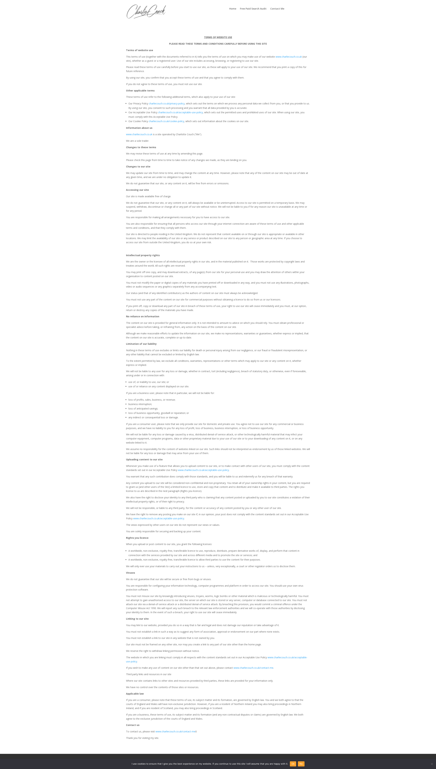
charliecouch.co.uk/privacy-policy (167, 103)
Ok (293, 763)
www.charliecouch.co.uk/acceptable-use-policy (203, 470)
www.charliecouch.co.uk (289, 56)
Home (232, 8)
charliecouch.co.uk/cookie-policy (166, 121)
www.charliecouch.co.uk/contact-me (253, 667)
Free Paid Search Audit (253, 8)
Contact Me (277, 8)
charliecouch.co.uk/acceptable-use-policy (180, 112)
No (301, 763)
